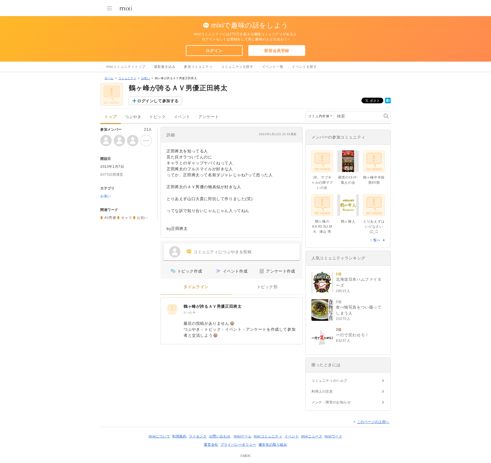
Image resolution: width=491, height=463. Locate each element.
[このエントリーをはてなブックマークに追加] (388, 102)
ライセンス (198, 436)
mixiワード (333, 436)
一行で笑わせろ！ (352, 335)
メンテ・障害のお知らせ (331, 402)
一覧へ (375, 240)
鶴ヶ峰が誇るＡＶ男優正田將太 (213, 306)
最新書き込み (165, 67)
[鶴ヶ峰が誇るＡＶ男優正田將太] (172, 309)
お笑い (145, 78)
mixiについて (159, 436)
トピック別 (267, 287)
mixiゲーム (242, 436)
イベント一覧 (273, 67)
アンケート (208, 117)
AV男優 (110, 218)
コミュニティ (127, 78)
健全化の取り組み (273, 445)
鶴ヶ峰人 (348, 221)
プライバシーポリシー (238, 445)
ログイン (214, 50)
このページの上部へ (373, 422)
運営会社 (211, 445)
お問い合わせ (220, 436)
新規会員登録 (276, 50)
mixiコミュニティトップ (125, 67)
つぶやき (133, 117)
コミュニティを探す (237, 67)
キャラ (126, 218)
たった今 (189, 312)
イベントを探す (304, 67)
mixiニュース (312, 436)
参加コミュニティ (198, 67)
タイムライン (196, 287)
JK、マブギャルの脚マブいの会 (322, 182)
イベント (182, 117)
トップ (110, 117)
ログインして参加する (158, 101)
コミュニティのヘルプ (329, 381)
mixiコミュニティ (268, 436)
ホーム (109, 78)
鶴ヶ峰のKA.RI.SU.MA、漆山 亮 (322, 226)
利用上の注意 (322, 391)
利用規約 (179, 436)
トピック (157, 117)
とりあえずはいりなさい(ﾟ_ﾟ (374, 226)
